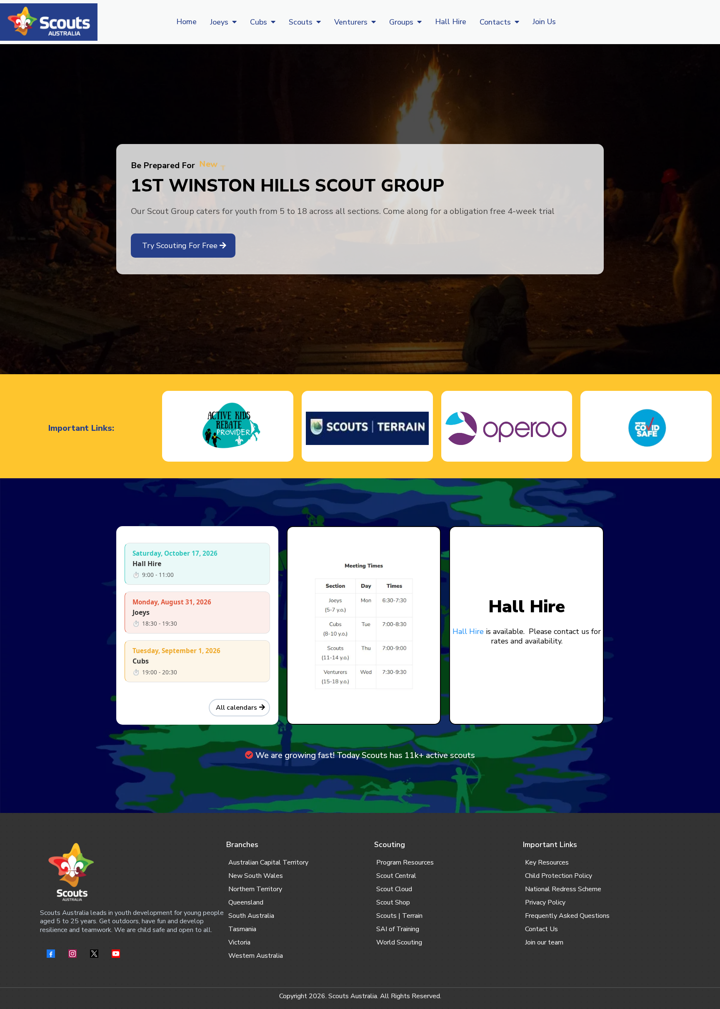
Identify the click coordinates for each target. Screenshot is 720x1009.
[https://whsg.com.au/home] (49, 22)
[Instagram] (72, 953)
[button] (233, 22)
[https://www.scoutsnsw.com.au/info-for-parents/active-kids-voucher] (227, 428)
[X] (94, 953)
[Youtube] (116, 953)
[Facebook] (51, 953)
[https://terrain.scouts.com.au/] (367, 428)
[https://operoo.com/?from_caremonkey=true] (506, 428)
